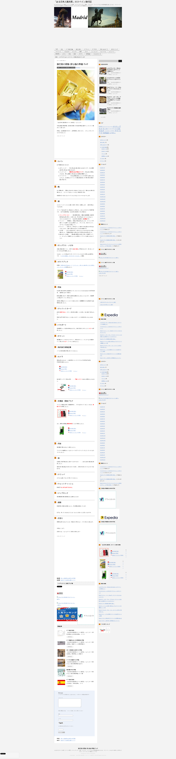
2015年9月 (102, 175)
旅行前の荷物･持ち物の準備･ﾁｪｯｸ (88, 748)
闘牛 (81, 51)
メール (59, 718)
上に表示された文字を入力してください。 (66, 726)
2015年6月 (102, 182)
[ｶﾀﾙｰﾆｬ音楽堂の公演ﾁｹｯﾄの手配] (61, 656)
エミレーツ (111, 51)
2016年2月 (102, 172)
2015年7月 (102, 179)
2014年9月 (102, 204)
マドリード (58, 51)
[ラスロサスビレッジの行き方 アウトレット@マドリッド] (102, 83)
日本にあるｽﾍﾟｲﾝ (104, 49)
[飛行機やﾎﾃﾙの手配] (61, 675)
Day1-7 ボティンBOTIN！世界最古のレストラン (110, 358)
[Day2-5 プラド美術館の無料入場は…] (102, 113)
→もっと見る (102, 117)
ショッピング (94, 51)
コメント (60, 697)
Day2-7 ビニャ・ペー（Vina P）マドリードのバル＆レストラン (114, 89)
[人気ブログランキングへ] (60, 593)
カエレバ (81, 276)
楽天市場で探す (69, 272)
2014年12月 (102, 196)
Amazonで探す (69, 274)
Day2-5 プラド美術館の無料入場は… (108, 235)
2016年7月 (102, 167)
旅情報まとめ (104, 156)
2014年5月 (102, 211)
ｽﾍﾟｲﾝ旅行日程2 (70, 679)
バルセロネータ (97, 54)
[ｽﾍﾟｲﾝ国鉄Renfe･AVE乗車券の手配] (61, 646)
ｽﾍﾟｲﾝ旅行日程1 (70, 630)
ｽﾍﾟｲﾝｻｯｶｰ (94, 49)
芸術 (75, 54)
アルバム (103, 153)
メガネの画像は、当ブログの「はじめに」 (71, 256)
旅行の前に (78, 49)
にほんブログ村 (102, 273)
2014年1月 (102, 216)
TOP (57, 49)
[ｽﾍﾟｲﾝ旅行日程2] (61, 685)
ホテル (64, 54)
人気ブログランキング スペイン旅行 (108, 302)
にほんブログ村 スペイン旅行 (106, 304)
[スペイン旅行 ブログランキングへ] (102, 253)
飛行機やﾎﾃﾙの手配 (71, 669)
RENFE (57, 53)
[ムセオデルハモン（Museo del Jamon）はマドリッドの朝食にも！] (102, 73)
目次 (62, 49)
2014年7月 (102, 208)
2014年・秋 (104, 151)
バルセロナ (66, 51)
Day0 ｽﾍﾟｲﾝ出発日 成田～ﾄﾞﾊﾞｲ (68, 580)
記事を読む (70, 636)
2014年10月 (102, 201)
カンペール (103, 51)
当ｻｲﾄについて (114, 49)
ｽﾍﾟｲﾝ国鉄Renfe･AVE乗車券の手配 (75, 640)
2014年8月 (102, 206)
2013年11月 (102, 220)
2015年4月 (102, 187)
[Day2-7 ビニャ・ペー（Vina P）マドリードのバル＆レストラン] (102, 92)
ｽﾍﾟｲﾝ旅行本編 (69, 49)
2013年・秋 (104, 148)
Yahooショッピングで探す (72, 276)
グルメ (86, 51)
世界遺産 (88, 54)
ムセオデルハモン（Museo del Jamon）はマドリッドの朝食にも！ (113, 70)
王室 (69, 54)
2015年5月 (102, 184)
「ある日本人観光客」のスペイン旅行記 (73, 2)
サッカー (74, 51)
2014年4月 (102, 213)
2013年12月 (102, 218)
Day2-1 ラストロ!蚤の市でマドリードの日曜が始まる (110, 618)
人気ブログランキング (103, 268)
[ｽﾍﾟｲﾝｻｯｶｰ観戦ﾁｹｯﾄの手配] (61, 666)
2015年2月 (102, 191)
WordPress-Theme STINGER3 (88, 753)
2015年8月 (102, 177)
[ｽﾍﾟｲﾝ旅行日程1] (61, 636)
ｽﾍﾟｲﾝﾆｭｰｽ (86, 49)
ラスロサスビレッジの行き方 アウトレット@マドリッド (114, 79)
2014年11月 (102, 199)
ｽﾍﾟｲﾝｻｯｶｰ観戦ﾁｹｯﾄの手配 (72, 659)
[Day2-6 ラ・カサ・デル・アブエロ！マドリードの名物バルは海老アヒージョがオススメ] (102, 102)
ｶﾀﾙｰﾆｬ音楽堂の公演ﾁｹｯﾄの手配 (68, 578)
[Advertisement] (88, 38)
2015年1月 (102, 194)
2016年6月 (102, 170)
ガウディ (81, 54)
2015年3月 (102, 189)
